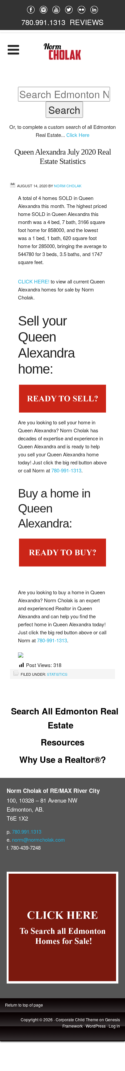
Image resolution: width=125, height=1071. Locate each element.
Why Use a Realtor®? (62, 759)
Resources (62, 742)
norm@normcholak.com (38, 839)
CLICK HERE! (34, 281)
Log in (114, 1026)
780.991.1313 (43, 22)
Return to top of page (24, 1005)
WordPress (96, 1026)
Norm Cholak (67, 185)
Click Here (77, 134)
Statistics (57, 674)
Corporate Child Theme (77, 1019)
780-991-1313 (66, 470)
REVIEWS (87, 22)
